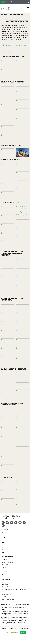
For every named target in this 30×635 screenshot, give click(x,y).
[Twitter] (20, 522)
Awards (4, 567)
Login (8, 2)
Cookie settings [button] (14, 632)
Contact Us (5, 592)
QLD (3, 542)
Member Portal (6, 587)
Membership (5, 565)
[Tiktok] (24, 522)
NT (2, 540)
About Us (4, 572)
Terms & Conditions (8, 599)
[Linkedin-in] (11, 522)
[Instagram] (3, 522)
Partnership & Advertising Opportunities (14, 589)
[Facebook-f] (15, 522)
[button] (27, 2)
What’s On (5, 560)
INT (3, 535)
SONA (3, 574)
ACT (3, 533)
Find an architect (20, 2)
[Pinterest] (3, 525)
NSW (3, 537)
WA (3, 552)
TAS (3, 547)
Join (3, 582)
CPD (3, 569)
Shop (12, 2)
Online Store (5, 584)
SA (2, 545)
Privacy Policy (6, 597)
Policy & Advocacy (7, 562)
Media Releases (6, 594)
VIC (3, 550)
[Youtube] (7, 522)
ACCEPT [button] (23, 632)
